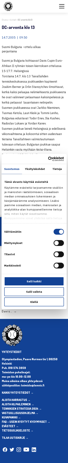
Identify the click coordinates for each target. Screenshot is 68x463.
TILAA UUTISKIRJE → (15, 438)
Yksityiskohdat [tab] (35, 169)
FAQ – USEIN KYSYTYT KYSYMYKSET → (26, 422)
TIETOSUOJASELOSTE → (17, 430)
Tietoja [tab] (57, 169)
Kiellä (34, 302)
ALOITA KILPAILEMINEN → (18, 404)
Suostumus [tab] (11, 169)
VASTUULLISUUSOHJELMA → (20, 413)
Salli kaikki (34, 281)
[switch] (58, 243)
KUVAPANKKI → (11, 417)
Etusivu (5, 19)
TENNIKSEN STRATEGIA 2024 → (22, 408)
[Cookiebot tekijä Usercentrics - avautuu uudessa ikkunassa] (48, 158)
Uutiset (13, 19)
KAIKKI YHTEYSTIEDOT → (18, 392)
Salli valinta (34, 291)
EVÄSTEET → (10, 426)
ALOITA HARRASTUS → (16, 400)
